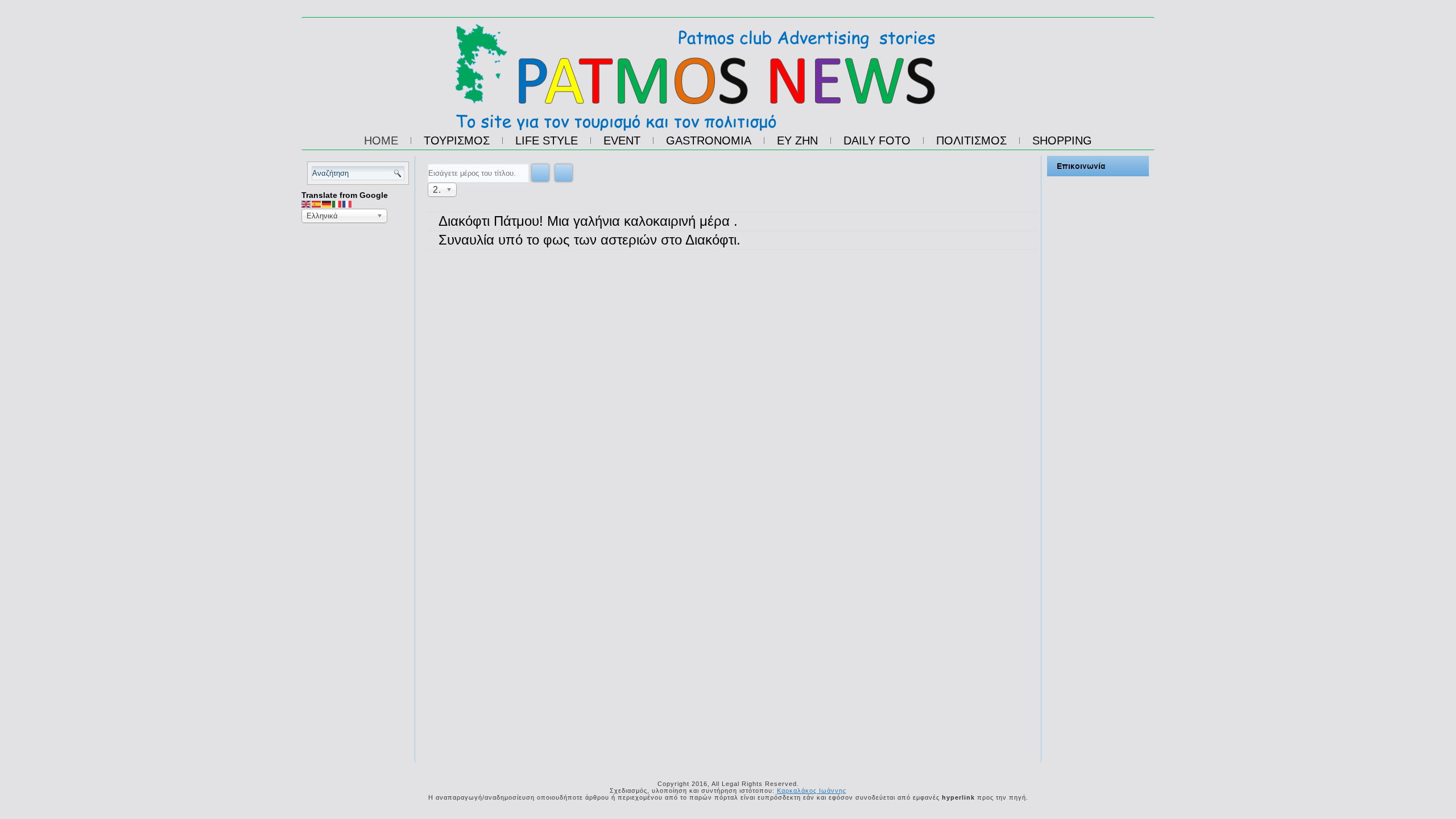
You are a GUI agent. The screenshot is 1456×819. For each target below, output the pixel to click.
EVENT (621, 140)
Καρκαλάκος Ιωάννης (811, 790)
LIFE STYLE (546, 140)
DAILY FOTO (877, 140)
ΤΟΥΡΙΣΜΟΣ (457, 140)
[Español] (317, 204)
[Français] (347, 204)
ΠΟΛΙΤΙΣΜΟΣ (971, 140)
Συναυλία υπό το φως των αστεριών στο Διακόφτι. (590, 239)
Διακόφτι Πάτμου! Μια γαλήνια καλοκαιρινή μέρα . (588, 221)
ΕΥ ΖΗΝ (797, 140)
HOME (381, 140)
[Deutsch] (327, 204)
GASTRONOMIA (708, 140)
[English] (306, 204)
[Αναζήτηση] (540, 173)
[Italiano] (337, 204)
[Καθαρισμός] (564, 173)
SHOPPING (1062, 140)
